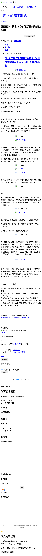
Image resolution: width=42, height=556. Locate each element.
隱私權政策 (36, 525)
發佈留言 (4, 372)
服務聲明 (21, 527)
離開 (11, 552)
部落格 (7, 47)
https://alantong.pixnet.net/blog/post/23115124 (15, 317)
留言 (19, 344)
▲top (2, 356)
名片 (6, 50)
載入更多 (4, 360)
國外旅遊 (16, 350)
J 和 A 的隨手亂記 (14, 16)
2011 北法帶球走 (19, 352)
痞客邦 (14, 344)
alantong (3, 332)
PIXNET (9, 525)
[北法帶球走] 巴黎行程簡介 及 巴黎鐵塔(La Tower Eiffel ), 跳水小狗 (22, 62)
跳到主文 (4, 21)
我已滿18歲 (5, 552)
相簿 (6, 45)
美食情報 (17, 41)
